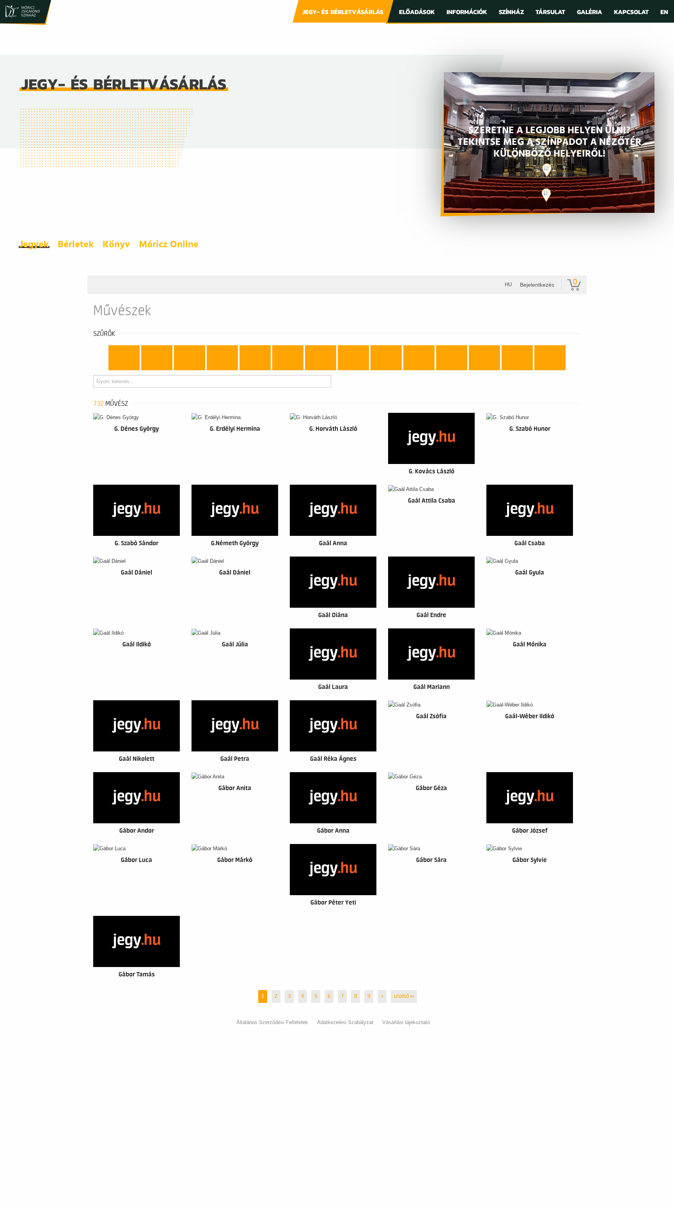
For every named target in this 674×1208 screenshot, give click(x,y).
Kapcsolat (631, 11)
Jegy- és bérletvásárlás (342, 11)
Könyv (116, 244)
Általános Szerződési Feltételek (272, 1022)
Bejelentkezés (537, 285)
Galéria (589, 11)
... (550, 364)
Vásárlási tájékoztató (406, 1022)
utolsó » (404, 996)
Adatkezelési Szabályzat (345, 1022)
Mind (124, 351)
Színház (511, 11)
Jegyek (34, 244)
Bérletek (76, 244)
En (664, 11)
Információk (467, 11)
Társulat (550, 11)
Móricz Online (169, 244)
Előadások (417, 11)
